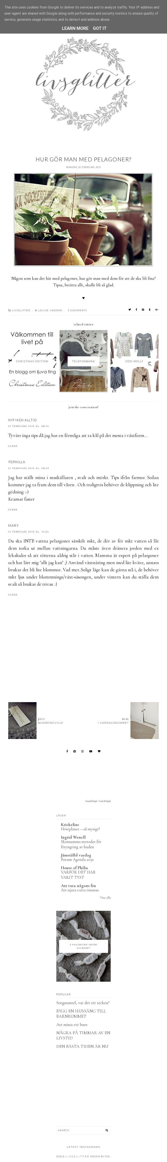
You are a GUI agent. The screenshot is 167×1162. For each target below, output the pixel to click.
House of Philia (74, 867)
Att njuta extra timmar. (80, 889)
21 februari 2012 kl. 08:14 (28, 426)
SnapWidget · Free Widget (98, 801)
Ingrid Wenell (73, 837)
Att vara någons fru (78, 885)
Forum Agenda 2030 (77, 859)
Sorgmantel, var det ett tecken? (83, 1002)
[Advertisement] (87, 675)
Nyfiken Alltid (22, 420)
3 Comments (77, 310)
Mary (13, 525)
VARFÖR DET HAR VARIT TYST (78, 875)
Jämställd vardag (76, 855)
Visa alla (105, 897)
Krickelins (70, 824)
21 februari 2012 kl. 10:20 (28, 531)
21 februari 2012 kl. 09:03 (28, 468)
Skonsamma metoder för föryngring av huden (81, 844)
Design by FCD (100, 1156)
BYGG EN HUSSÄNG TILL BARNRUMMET (81, 1013)
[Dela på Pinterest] (143, 309)
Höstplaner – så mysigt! (80, 828)
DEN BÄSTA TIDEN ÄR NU (82, 1046)
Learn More (75, 28)
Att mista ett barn (71, 1024)
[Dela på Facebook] (136, 309)
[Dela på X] (130, 309)
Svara (13, 446)
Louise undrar (50, 310)
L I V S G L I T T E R (77, 1156)
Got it (100, 28)
